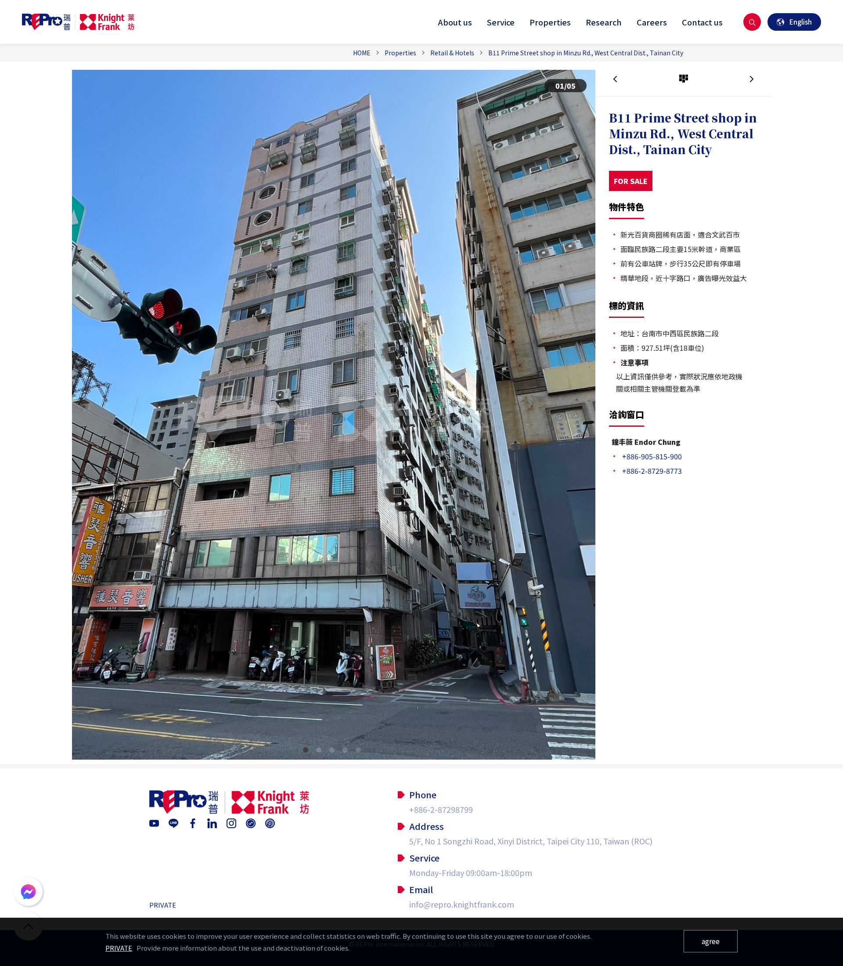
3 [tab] (333, 751)
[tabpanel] (333, 419)
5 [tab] (360, 751)
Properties (550, 22)
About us (455, 22)
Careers (652, 22)
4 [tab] (346, 751)
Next (580, 410)
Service (501, 22)
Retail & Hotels (452, 52)
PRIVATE (162, 904)
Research (604, 22)
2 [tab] (320, 751)
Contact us (702, 22)
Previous (87, 410)
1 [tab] (307, 751)
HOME (362, 52)
